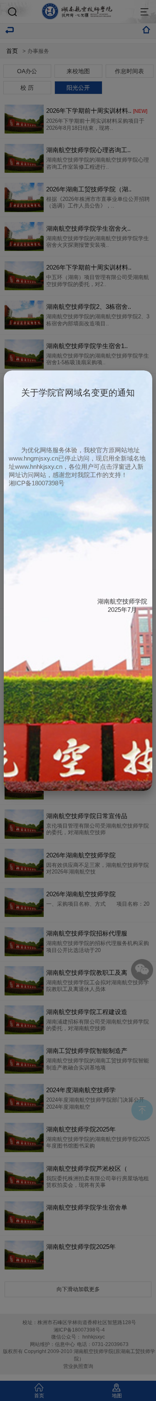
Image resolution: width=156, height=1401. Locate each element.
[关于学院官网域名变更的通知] (78, 788)
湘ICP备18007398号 (36, 483)
